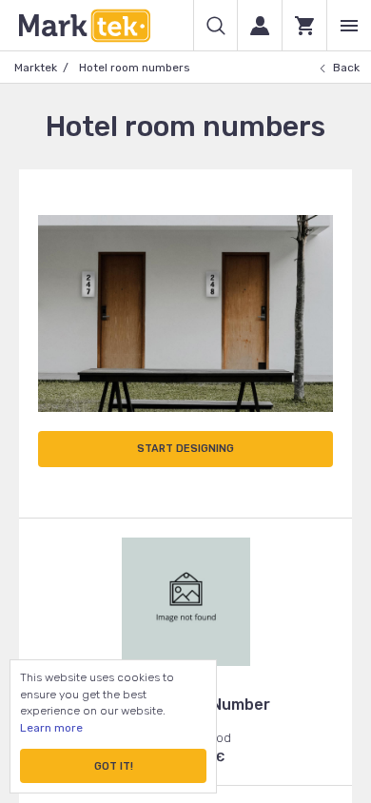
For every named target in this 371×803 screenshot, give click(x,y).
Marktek (35, 67)
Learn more (51, 727)
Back (346, 67)
